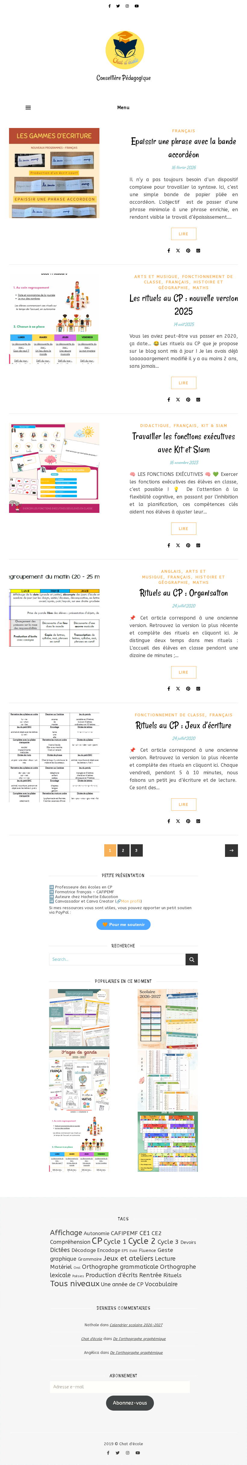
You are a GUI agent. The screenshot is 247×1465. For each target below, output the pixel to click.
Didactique (154, 425)
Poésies (78, 1276)
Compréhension (70, 1242)
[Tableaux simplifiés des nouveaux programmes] (79, 1019)
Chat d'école (91, 1339)
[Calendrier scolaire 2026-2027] (168, 1019)
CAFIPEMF (124, 1233)
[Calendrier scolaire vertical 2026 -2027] (168, 1080)
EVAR (133, 1251)
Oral (76, 1268)
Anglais (171, 571)
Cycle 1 (115, 1242)
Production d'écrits (112, 1275)
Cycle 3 (168, 1242)
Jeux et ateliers (128, 1258)
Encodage (108, 1250)
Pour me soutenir (123, 924)
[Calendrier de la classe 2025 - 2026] (168, 1142)
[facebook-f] (110, 6)
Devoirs (188, 1242)
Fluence (147, 1250)
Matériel (61, 1267)
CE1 (144, 1233)
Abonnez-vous (130, 1403)
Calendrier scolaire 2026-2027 (136, 1325)
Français (183, 131)
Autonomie (96, 1233)
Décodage (83, 1250)
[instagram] (128, 6)
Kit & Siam (214, 425)
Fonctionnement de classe (170, 715)
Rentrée (150, 1275)
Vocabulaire (161, 1284)
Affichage (66, 1233)
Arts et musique (156, 276)
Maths (201, 287)
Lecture (165, 1258)
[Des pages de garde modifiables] (79, 1080)
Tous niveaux (74, 1283)
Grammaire (90, 1259)
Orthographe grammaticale (120, 1266)
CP (97, 1241)
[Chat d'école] (123, 55)
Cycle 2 (142, 1241)
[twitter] (118, 6)
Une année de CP (122, 1284)
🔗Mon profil (128, 901)
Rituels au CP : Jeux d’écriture (184, 725)
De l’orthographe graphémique (139, 1339)
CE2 (157, 1233)
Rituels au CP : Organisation (184, 592)
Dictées (60, 1250)
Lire (184, 234)
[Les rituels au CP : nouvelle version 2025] (79, 1142)
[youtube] (137, 6)
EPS (125, 1250)
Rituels (172, 1275)
